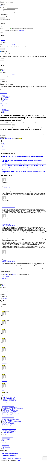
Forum (3, 95)
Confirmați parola (3, 14)
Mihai (3, 390)
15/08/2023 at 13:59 (6, 260)
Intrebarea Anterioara (4, 276)
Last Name (2, 23)
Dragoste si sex (9, 407)
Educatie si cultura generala (12, 408)
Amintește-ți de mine (5, 51)
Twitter (3, 144)
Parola (1, 12)
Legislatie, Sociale (10, 419)
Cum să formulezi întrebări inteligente (11, 458)
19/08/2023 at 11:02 (6, 187)
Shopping (8, 425)
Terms (1, 30)
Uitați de (13, 44)
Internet (8, 417)
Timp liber (8, 431)
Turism (8, 432)
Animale (8, 399)
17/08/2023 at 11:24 (6, 224)
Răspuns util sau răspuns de (9, 455)
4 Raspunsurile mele (9, 138)
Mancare (8, 420)
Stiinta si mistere (10, 427)
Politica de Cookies (6, 439)
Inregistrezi (14, 274)
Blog (3, 100)
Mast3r (3, 308)
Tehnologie (9, 429)
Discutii (8, 406)
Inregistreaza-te (5, 298)
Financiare (9, 412)
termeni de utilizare (22, 30)
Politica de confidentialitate (7, 437)
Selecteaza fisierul (3, 19)
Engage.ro (18, 460)
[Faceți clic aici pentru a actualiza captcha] (12, 28)
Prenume (1, 21)
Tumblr (3, 146)
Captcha (2, 28)
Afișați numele (3, 25)
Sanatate (8, 424)
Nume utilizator (3, 7)
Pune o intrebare (5, 97)
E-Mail (1, 10)
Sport (8, 426)
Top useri (4, 98)
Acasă (1, 122)
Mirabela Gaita (4, 381)
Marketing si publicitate (11, 421)
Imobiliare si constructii (11, 415)
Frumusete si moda (10, 413)
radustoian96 (4, 317)
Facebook (4, 143)
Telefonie (8, 430)
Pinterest (4, 147)
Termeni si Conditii (6, 438)
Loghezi (6, 274)
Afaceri (4, 122)
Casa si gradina (10, 403)
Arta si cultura (9, 400)
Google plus (4, 145)
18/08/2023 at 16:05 (6, 206)
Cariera (8, 402)
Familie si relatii (10, 410)
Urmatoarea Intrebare (4, 278)
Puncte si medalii (5, 99)
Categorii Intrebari (5, 96)
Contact (3, 101)
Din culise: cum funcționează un (10, 453)
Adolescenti (9, 397)
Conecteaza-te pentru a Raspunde (8, 188)
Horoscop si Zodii (10, 414)
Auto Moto (9, 401)
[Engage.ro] (5, 103)
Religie (8, 423)
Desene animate (10, 405)
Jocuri (8, 418)
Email (3, 149)
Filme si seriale (9, 411)
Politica (8, 422)
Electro (8, 409)
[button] (2, 5)
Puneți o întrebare (3, 93)
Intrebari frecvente (5, 446)
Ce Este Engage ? (5, 445)
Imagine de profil (3, 16)
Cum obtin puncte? (6, 447)
